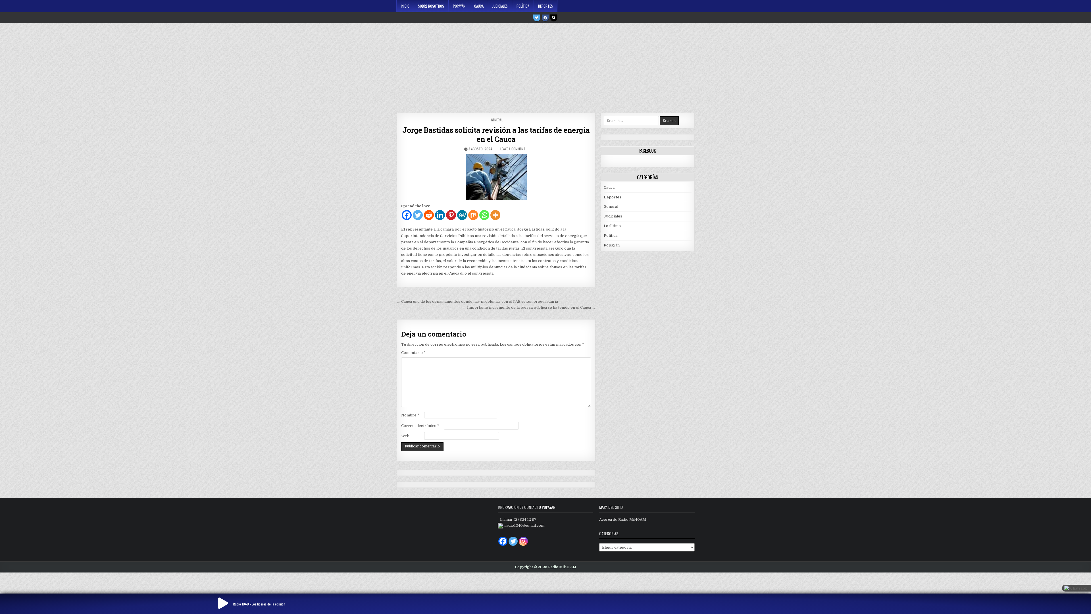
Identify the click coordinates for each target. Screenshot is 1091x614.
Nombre (410, 415)
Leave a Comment (512, 148)
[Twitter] (536, 17)
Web (405, 436)
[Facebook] (545, 17)
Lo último (612, 226)
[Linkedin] (440, 215)
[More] (495, 215)
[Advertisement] (545, 66)
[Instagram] (523, 541)
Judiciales (500, 6)
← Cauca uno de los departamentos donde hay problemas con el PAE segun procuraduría (477, 301)
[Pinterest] (451, 215)
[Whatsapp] (484, 215)
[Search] (553, 17)
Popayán (459, 6)
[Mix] (473, 215)
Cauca (479, 6)
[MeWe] (462, 215)
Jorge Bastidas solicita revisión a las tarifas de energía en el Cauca (496, 134)
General (497, 119)
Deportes (545, 6)
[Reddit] (429, 215)
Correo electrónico (420, 426)
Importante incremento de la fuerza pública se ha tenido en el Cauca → (531, 307)
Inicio (405, 6)
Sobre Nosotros (431, 6)
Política (523, 6)
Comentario (413, 352)
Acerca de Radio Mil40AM (622, 519)
